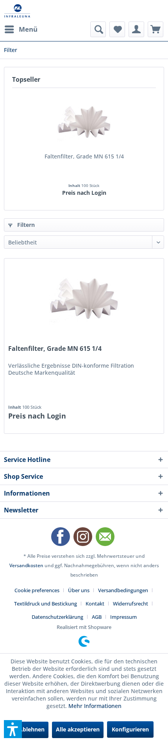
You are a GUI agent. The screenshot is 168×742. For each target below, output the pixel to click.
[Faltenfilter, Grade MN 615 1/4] (84, 121)
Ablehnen (32, 729)
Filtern (25, 224)
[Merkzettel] (117, 29)
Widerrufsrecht (130, 603)
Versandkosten (26, 565)
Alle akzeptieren (78, 729)
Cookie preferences (36, 590)
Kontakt (95, 603)
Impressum (123, 616)
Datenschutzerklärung (57, 616)
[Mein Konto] (136, 29)
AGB (97, 616)
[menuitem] (20, 29)
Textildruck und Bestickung (45, 603)
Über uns (78, 590)
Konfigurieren (130, 729)
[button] (13, 729)
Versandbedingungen (123, 590)
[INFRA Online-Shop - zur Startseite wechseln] (17, 11)
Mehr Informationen (95, 706)
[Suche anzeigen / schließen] (98, 29)
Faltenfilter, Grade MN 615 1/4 (84, 156)
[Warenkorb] (155, 29)
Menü (28, 29)
